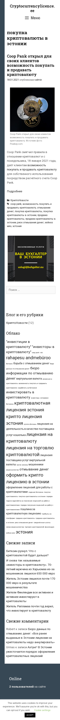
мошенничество (12, 470)
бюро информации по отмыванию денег (29, 373)
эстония (17, 226)
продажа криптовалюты (25, 518)
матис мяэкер (22, 465)
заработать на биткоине (27, 388)
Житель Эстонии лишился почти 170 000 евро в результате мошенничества (30, 583)
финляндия (49, 527)
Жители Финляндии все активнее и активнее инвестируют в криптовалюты (29, 597)
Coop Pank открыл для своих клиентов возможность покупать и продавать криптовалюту (30, 65)
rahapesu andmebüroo (28, 357)
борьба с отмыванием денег (31, 363)
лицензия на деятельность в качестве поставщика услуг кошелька (30, 429)
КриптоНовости (19, 200)
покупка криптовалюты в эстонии (32, 496)
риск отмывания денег (30, 222)
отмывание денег (34, 469)
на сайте (27, 686)
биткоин (9, 364)
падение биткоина (35, 492)
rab (41, 353)
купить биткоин (30, 424)
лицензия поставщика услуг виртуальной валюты (29, 460)
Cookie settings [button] (42, 710)
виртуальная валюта (29, 378)
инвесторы (35, 398)
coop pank (16, 204)
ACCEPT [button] (30, 715)
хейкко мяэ (10, 533)
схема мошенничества (15, 527)
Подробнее (14, 191)
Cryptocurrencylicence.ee (32, 8)
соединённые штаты (42, 523)
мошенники (36, 464)
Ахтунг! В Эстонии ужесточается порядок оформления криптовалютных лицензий (30, 651)
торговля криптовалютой (34, 527)
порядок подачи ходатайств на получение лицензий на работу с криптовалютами (29, 500)
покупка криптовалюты (28, 211)
